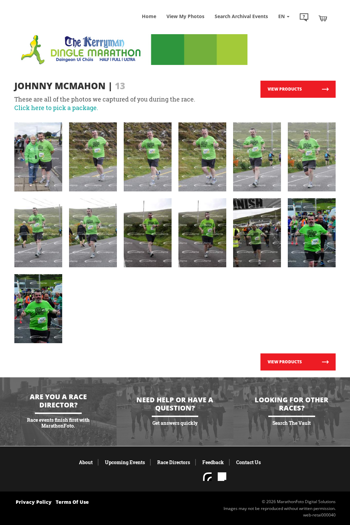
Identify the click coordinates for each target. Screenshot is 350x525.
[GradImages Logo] (57, 22)
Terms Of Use (72, 502)
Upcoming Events (125, 462)
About (86, 462)
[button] (304, 18)
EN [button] (282, 16)
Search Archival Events (241, 16)
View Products (285, 89)
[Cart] (322, 18)
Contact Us (248, 462)
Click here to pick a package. (56, 108)
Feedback (213, 462)
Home (149, 16)
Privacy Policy (34, 502)
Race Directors (173, 462)
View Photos (185, 16)
